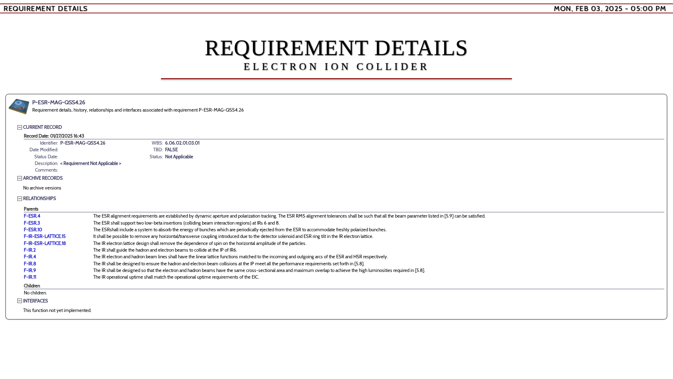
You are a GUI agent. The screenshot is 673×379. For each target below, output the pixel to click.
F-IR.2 (30, 250)
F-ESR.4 (32, 216)
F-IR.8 (30, 263)
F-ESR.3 (32, 223)
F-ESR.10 (33, 229)
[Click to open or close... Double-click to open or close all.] (19, 106)
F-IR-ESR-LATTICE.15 (45, 236)
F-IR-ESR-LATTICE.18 (45, 243)
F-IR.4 (30, 256)
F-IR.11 (30, 277)
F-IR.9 (30, 270)
